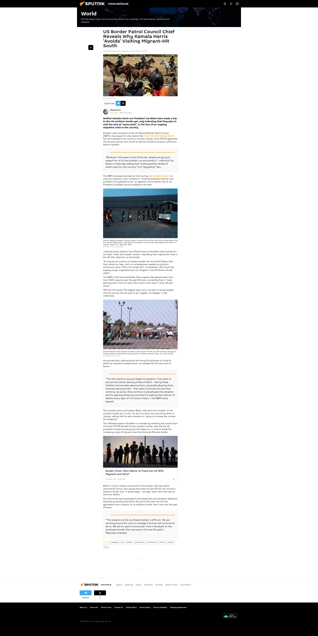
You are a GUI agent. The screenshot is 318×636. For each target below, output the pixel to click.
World (106, 542)
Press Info (94, 607)
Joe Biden (129, 542)
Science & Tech (171, 585)
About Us (83, 607)
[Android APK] (229, 616)
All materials (114, 113)
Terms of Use (106, 607)
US (122, 542)
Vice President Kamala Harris (159, 135)
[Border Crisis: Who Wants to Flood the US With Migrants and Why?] (140, 452)
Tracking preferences (178, 607)
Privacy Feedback (160, 607)
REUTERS (108, 247)
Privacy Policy (145, 607)
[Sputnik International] (93, 7)
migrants (171, 542)
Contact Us (118, 607)
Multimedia (185, 585)
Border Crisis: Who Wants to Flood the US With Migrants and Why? (135, 472)
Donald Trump (140, 542)
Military (159, 585)
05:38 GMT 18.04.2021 (112, 51)
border (162, 542)
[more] (173, 479)
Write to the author (125, 113)
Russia (139, 585)
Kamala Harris (152, 542)
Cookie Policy (131, 607)
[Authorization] (224, 3)
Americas (129, 585)
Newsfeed (114, 542)
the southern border (159, 176)
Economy (148, 585)
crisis (106, 547)
